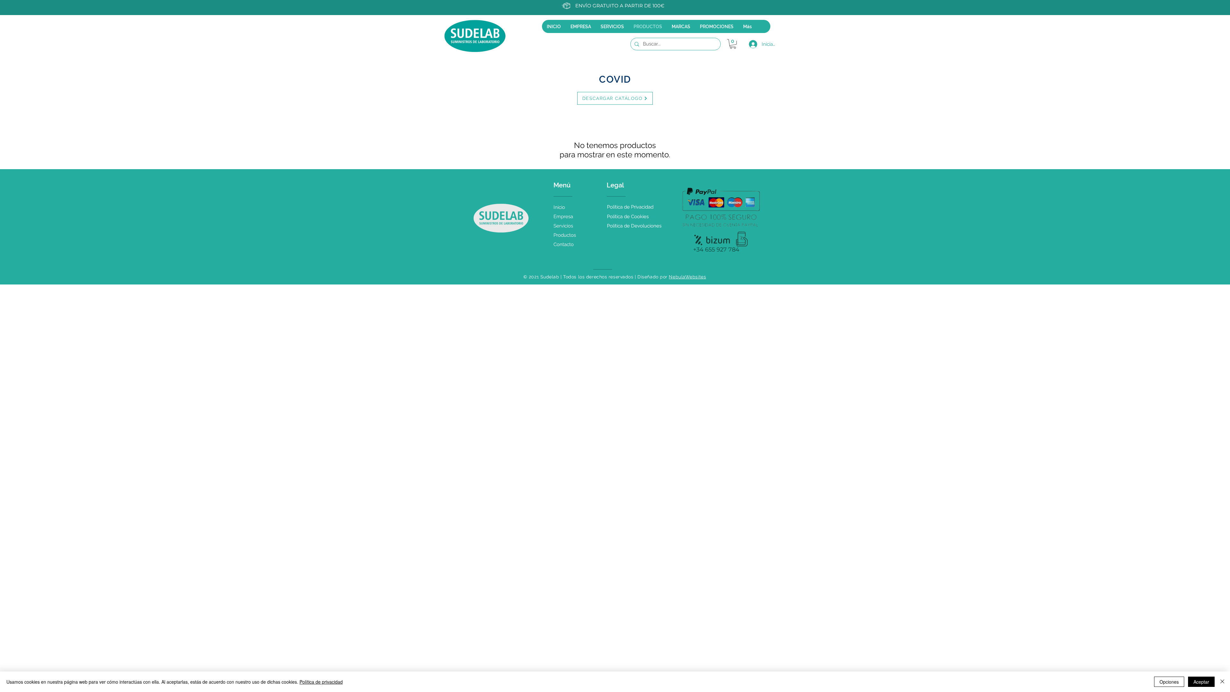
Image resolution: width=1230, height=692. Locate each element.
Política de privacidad (321, 682)
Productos (565, 235)
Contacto (564, 244)
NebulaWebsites (687, 276)
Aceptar (1201, 682)
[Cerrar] (1222, 682)
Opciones (1169, 682)
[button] (733, 44)
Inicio (559, 207)
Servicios (563, 226)
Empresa (563, 216)
